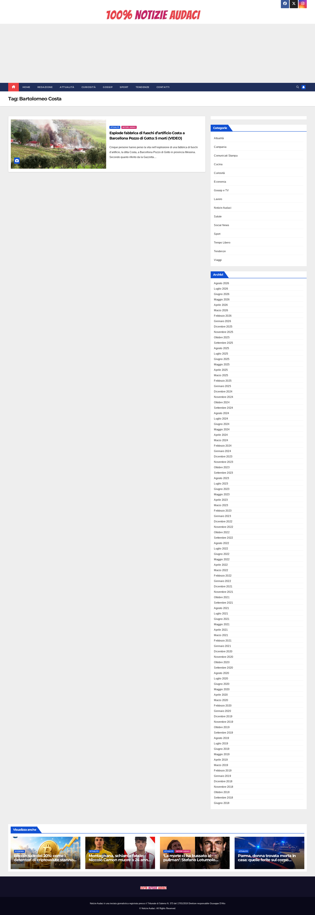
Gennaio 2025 (222, 386)
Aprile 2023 (221, 499)
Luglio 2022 (221, 548)
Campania (220, 147)
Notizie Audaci (129, 127)
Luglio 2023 (221, 483)
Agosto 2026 (221, 283)
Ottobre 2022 (221, 532)
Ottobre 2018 (221, 792)
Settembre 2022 (223, 537)
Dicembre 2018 (223, 781)
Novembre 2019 (223, 721)
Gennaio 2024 (222, 451)
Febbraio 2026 (222, 315)
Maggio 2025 (222, 364)
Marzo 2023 (221, 505)
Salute (218, 216)
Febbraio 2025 (222, 380)
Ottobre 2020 (221, 662)
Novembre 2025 (223, 332)
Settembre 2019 (223, 732)
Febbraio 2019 (222, 770)
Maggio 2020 (222, 689)
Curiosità (89, 87)
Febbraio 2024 (222, 445)
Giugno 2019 (221, 748)
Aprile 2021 (221, 629)
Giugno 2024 (221, 424)
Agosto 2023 (221, 478)
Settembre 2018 (223, 797)
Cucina (218, 164)
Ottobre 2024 (221, 402)
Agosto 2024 (221, 413)
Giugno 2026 (221, 294)
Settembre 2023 (223, 472)
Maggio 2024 (222, 429)
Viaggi (218, 260)
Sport (124, 87)
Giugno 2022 (221, 554)
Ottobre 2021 (221, 597)
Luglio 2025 (221, 353)
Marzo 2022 (221, 570)
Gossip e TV (221, 190)
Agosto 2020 (221, 673)
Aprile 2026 (221, 305)
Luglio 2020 (221, 678)
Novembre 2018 (223, 786)
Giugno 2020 (221, 684)
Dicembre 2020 (223, 651)
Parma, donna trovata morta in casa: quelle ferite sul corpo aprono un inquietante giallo (267, 859)
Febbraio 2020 (222, 705)
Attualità (67, 87)
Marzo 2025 (221, 375)
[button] (297, 87)
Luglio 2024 (221, 418)
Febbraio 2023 (222, 510)
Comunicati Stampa (225, 155)
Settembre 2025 (223, 342)
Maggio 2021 (222, 624)
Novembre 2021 (223, 591)
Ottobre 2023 (221, 467)
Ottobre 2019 (221, 727)
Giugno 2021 (221, 619)
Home (26, 87)
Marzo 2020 (221, 700)
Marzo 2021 (221, 635)
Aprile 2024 (221, 434)
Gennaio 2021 (222, 646)
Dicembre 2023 (223, 456)
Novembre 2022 (223, 527)
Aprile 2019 (221, 759)
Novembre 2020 (223, 656)
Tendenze (142, 87)
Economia (220, 181)
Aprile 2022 (221, 564)
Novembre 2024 (223, 397)
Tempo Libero (222, 242)
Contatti (163, 87)
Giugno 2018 (221, 803)
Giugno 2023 (221, 489)
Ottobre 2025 (221, 337)
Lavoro (218, 199)
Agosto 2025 (221, 348)
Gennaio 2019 (222, 776)
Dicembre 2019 (223, 716)
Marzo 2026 (221, 310)
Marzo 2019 (221, 765)
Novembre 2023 (223, 462)
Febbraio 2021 (222, 640)
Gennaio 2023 (222, 516)
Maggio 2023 (222, 494)
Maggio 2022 (222, 559)
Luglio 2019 (221, 743)
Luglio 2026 (221, 288)
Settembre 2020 (223, 667)
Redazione (45, 87)
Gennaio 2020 (222, 711)
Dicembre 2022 (223, 521)
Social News (221, 225)
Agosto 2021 (221, 608)
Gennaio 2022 (222, 581)
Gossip (108, 87)
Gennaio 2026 (222, 321)
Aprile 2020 (221, 694)
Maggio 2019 (222, 754)
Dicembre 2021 (223, 586)
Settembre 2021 (223, 602)
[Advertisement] (158, 53)
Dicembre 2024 (223, 391)
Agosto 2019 (221, 738)
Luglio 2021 (221, 613)
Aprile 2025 (221, 369)
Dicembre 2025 (223, 326)
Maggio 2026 (222, 299)
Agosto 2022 (221, 543)
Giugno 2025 (221, 359)
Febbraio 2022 (222, 575)
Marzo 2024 (221, 440)
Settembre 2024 (223, 407)
